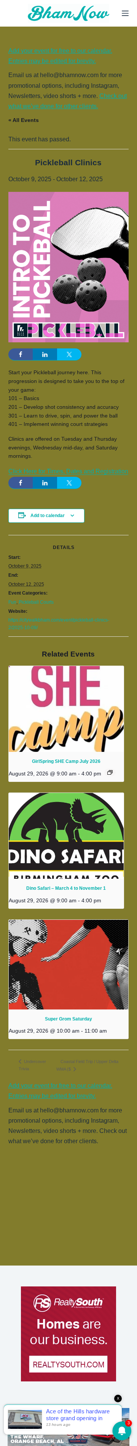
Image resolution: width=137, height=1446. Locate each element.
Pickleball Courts (36, 602)
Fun (12, 602)
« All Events (23, 120)
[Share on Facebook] (20, 354)
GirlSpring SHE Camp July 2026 (66, 761)
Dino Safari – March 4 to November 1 (66, 888)
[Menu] (125, 13)
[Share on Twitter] (69, 354)
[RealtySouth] (68, 1333)
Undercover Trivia (32, 1065)
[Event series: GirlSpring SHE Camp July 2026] (110, 772)
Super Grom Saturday (68, 1019)
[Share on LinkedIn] (45, 354)
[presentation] (66, 709)
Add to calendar (47, 515)
